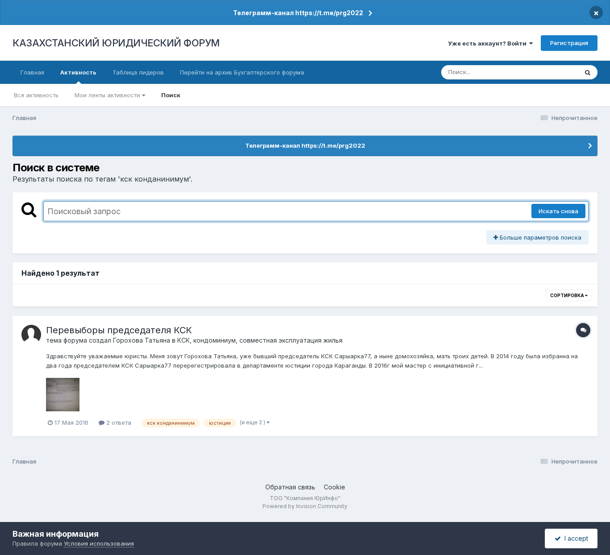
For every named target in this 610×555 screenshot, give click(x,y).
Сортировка (567, 295)
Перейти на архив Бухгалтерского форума (242, 72)
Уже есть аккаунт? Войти (488, 43)
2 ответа (117, 422)
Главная (32, 72)
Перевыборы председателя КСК (119, 330)
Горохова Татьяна (141, 340)
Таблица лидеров (138, 72)
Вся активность (36, 95)
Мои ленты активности (108, 95)
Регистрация (569, 42)
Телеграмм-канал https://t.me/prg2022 (298, 13)
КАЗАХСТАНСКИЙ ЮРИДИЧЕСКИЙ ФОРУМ (116, 43)
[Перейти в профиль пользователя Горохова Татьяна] (31, 334)
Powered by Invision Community (305, 506)
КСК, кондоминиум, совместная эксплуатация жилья (260, 340)
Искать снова (558, 211)
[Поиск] (587, 72)
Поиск (170, 95)
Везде (557, 72)
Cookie (334, 487)
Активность (78, 72)
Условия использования (99, 543)
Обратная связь (290, 487)
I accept (574, 538)
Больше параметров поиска (539, 237)
